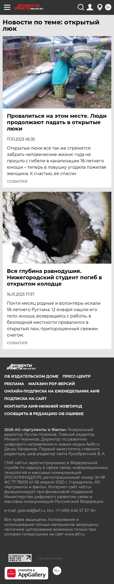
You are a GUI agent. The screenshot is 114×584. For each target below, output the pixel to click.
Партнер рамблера (50, 558)
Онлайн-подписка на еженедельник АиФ (51, 391)
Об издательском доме (31, 376)
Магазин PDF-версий (51, 383)
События (17, 181)
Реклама (14, 383)
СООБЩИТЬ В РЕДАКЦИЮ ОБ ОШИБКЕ (44, 413)
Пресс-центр (77, 376)
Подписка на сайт (25, 398)
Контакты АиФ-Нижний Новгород (43, 406)
